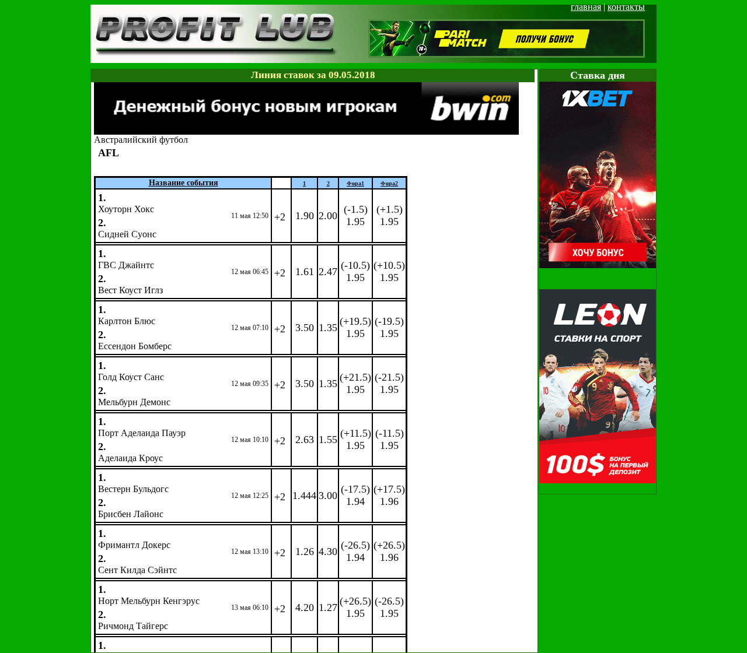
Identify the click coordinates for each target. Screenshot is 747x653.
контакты (626, 7)
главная (586, 7)
